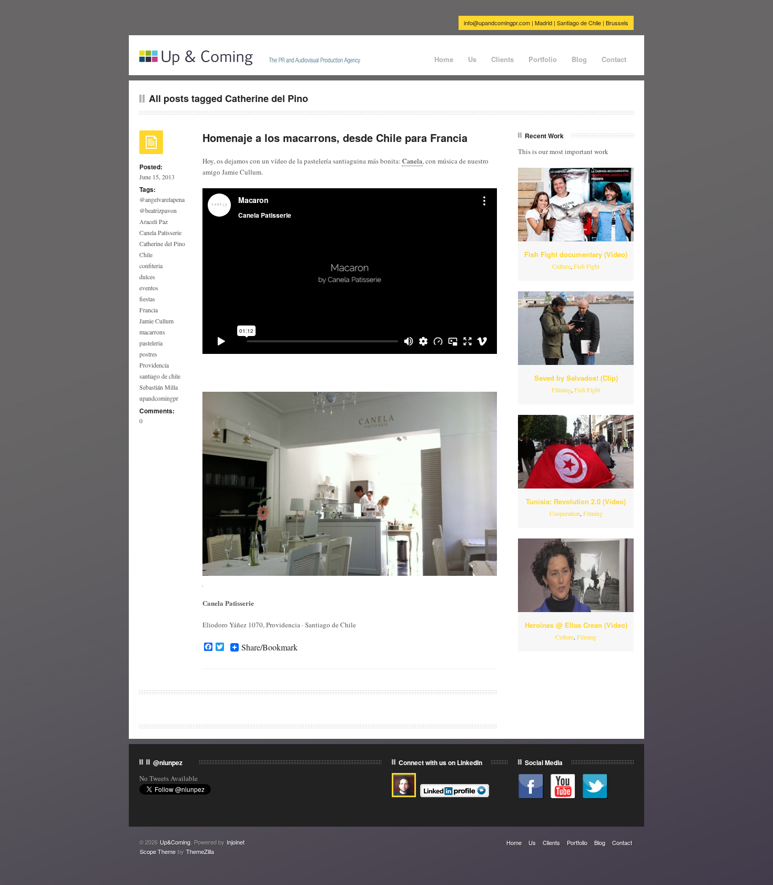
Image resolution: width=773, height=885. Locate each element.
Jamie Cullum (156, 321)
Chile (145, 254)
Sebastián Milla (158, 387)
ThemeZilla (200, 851)
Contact (614, 59)
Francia (148, 310)
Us (472, 59)
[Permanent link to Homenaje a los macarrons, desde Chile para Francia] (151, 145)
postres (148, 354)
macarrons (152, 332)
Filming (561, 389)
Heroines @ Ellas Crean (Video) (576, 625)
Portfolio (542, 59)
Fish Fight (586, 266)
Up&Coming (175, 842)
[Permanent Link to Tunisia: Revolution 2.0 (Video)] (576, 452)
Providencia (154, 365)
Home (443, 59)
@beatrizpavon (158, 210)
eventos (148, 287)
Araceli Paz (153, 221)
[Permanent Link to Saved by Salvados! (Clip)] (576, 328)
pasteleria (150, 343)
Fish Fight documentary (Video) (575, 254)
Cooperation (565, 513)
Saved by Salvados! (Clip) (576, 378)
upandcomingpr (158, 398)
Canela (412, 161)
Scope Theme (158, 851)
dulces (147, 276)
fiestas (147, 298)
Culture (561, 266)
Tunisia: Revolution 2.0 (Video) (576, 501)
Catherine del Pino (162, 243)
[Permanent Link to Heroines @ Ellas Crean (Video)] (576, 575)
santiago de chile (159, 376)
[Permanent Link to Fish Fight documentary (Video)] (576, 204)
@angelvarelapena (162, 199)
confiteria (150, 265)
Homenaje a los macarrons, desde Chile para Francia (334, 137)
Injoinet (236, 842)
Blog (579, 59)
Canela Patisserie (160, 232)
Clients (502, 59)
